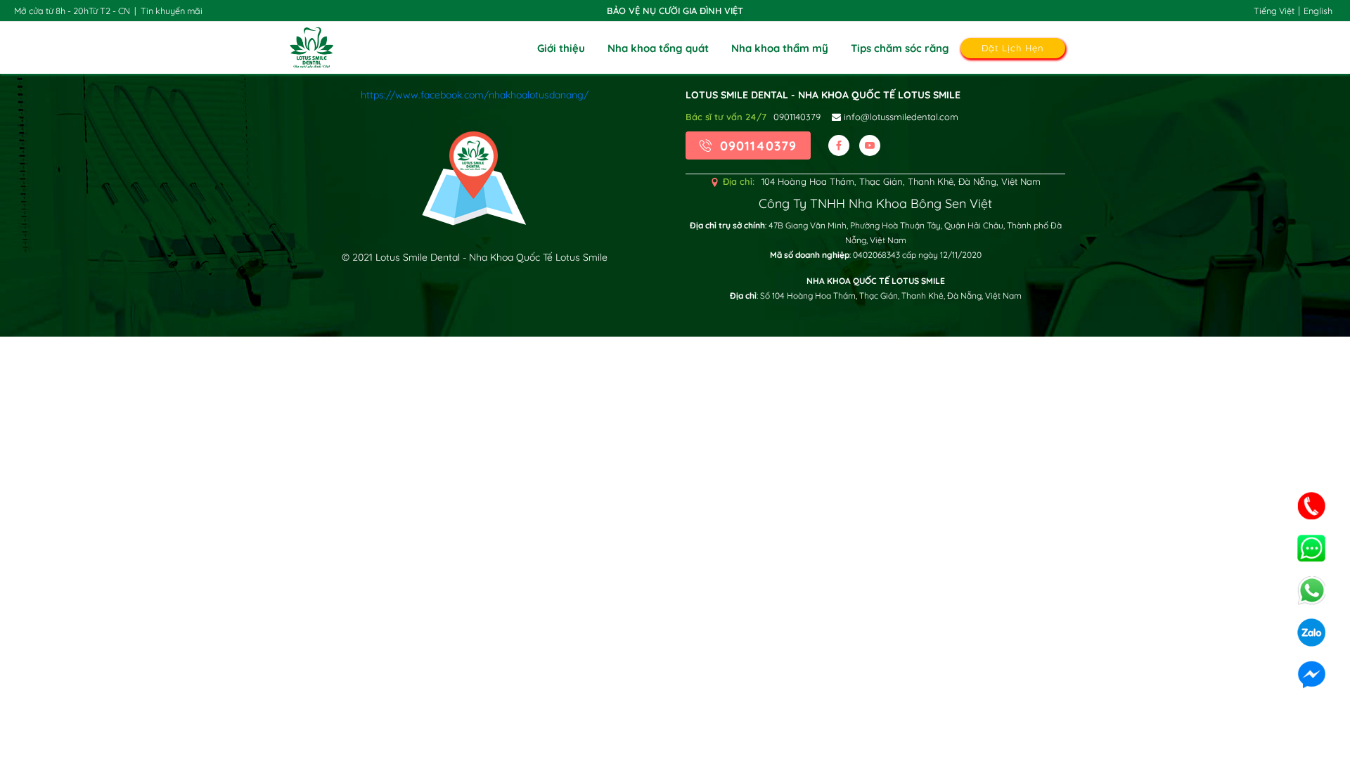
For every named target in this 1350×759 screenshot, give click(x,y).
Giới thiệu (561, 48)
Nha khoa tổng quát (658, 48)
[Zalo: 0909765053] (1311, 632)
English (1318, 10)
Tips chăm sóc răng (900, 48)
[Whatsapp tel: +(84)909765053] (1311, 590)
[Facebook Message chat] (1311, 675)
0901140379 (797, 116)
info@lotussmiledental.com (899, 116)
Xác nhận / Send (675, 499)
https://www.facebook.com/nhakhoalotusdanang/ (475, 95)
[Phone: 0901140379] (1311, 506)
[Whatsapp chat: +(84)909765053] (1311, 548)
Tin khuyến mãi (171, 10)
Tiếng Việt (1274, 10)
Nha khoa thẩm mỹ (779, 48)
